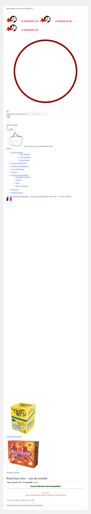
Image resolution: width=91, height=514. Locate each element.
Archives (17, 196)
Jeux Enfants (24, 154)
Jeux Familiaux (25, 157)
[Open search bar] (8, 112)
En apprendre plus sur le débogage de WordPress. (25, 505)
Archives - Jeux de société (32, 196)
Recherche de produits (16, 114)
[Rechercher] (8, 116)
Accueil (10, 196)
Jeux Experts (25, 160)
